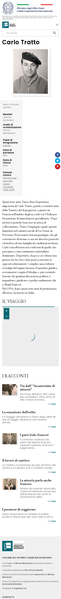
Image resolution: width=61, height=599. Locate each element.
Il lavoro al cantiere (16, 460)
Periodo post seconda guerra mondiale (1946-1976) (10, 183)
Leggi (53, 403)
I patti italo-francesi (34, 435)
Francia (7, 145)
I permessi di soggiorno (19, 509)
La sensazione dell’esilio (19, 412)
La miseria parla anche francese (36, 482)
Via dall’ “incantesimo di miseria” (37, 388)
